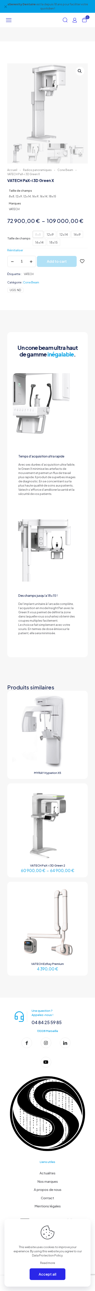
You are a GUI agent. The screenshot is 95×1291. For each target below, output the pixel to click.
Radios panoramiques (37, 170)
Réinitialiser (15, 250)
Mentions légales (47, 1206)
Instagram (43, 4)
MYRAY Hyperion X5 (47, 773)
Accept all (47, 1274)
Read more (47, 1263)
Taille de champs (18, 238)
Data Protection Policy (47, 1255)
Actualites (47, 1173)
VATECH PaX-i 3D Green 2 (47, 865)
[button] (80, 71)
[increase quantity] (31, 261)
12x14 (63, 234)
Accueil (12, 170)
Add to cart (57, 261)
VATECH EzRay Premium (47, 964)
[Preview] (79, 718)
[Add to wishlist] (79, 712)
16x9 (77, 234)
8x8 (38, 234)
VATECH (29, 274)
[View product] (79, 705)
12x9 (50, 234)
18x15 (53, 242)
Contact (47, 1198)
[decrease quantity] (12, 261)
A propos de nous (47, 1189)
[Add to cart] (79, 699)
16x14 (39, 242)
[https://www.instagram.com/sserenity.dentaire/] (48, 1043)
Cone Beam (65, 170)
